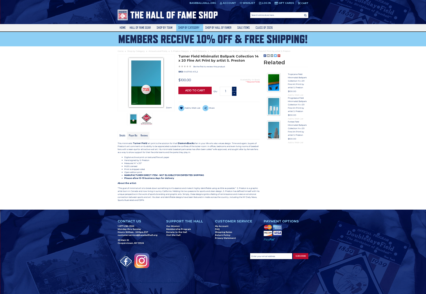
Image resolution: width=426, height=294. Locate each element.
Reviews (144, 135)
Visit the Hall (173, 235)
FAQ (217, 229)
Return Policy (222, 235)
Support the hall (184, 221)
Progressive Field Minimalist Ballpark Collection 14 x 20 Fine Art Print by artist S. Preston (297, 104)
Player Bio (133, 135)
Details (122, 135)
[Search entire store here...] (305, 15)
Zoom (169, 107)
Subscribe (301, 256)
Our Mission (173, 226)
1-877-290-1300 (126, 226)
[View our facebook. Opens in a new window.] (126, 261)
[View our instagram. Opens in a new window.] (141, 260)
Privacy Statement (225, 238)
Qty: (215, 91)
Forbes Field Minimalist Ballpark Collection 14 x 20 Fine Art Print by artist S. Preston (297, 128)
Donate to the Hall (176, 232)
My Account (221, 226)
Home (123, 28)
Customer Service (233, 221)
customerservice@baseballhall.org (137, 235)
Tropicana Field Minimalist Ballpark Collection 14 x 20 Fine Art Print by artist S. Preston (297, 81)
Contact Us (129, 221)
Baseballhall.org (203, 2)
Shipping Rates (223, 232)
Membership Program (178, 229)
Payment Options (281, 221)
